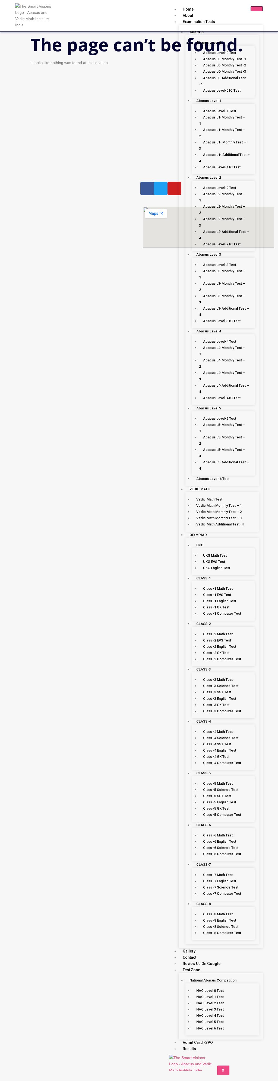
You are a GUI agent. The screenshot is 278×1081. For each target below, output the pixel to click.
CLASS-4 (203, 721)
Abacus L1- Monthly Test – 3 (222, 145)
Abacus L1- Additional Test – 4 (224, 158)
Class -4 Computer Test (222, 763)
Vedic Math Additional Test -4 (220, 524)
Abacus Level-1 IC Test (222, 167)
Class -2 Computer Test (222, 659)
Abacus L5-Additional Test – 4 (224, 465)
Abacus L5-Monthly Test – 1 (222, 428)
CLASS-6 (203, 825)
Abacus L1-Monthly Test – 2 (222, 133)
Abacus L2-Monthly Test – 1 (222, 197)
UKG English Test (216, 568)
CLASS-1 (203, 578)
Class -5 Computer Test (222, 815)
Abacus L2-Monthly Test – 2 (222, 209)
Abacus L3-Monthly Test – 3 (222, 299)
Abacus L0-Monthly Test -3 (224, 71)
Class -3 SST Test (217, 692)
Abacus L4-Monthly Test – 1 (222, 351)
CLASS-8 (203, 904)
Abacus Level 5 (208, 408)
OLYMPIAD (198, 535)
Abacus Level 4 (208, 331)
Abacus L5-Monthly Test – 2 (222, 440)
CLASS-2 (203, 624)
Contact (189, 957)
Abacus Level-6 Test (212, 479)
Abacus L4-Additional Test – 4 (224, 388)
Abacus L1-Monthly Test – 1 (222, 120)
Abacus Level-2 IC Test (222, 244)
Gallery (189, 951)
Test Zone (191, 970)
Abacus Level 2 (208, 177)
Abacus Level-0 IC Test (222, 90)
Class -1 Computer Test (222, 613)
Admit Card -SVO (198, 1042)
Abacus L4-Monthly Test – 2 (222, 363)
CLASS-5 (203, 773)
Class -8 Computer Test (222, 933)
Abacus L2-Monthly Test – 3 (222, 222)
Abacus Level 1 (208, 101)
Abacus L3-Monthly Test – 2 (222, 286)
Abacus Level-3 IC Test (222, 321)
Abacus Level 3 (208, 254)
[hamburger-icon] (257, 8)
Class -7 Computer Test (222, 893)
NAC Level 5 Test (210, 1022)
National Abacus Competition (212, 980)
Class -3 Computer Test (222, 711)
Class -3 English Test (219, 699)
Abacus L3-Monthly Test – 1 (222, 274)
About (188, 15)
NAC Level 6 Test (210, 1028)
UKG (199, 545)
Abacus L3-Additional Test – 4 (224, 311)
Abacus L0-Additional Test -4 (222, 81)
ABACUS (196, 32)
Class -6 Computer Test (222, 854)
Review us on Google (201, 963)
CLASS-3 (203, 669)
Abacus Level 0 (208, 42)
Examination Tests (199, 22)
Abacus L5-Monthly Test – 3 (222, 453)
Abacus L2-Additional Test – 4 (224, 235)
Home (188, 9)
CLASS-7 (203, 864)
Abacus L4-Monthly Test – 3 (222, 376)
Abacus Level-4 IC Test (222, 398)
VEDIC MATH (199, 489)
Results (189, 1049)
